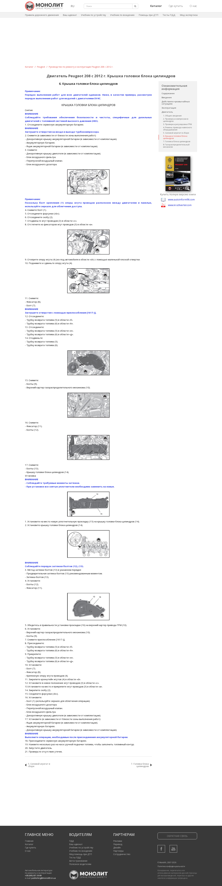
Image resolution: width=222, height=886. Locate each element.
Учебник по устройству (93, 14)
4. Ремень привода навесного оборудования (177, 128)
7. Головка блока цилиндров (176, 141)
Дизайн (117, 847)
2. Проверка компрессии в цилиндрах (175, 119)
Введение (167, 97)
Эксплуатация (169, 107)
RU (72, 6)
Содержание (168, 93)
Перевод (117, 844)
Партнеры (118, 850)
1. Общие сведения (172, 115)
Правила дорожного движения (42, 14)
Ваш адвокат (70, 14)
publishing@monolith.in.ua (43, 878)
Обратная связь (177, 836)
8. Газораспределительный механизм (176, 145)
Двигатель (167, 112)
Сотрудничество (121, 854)
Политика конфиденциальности (171, 866)
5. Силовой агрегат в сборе (176, 132)
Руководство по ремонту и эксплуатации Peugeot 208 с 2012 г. (81, 66)
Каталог (29, 66)
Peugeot (41, 66)
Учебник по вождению (122, 14)
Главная (29, 840)
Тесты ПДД (168, 14)
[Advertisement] (111, 43)
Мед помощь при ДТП (80, 854)
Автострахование (78, 860)
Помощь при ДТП (148, 14)
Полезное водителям (80, 864)
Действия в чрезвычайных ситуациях (176, 102)
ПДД (71, 840)
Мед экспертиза (189, 14)
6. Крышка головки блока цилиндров (175, 137)
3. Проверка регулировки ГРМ (177, 124)
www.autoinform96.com (181, 199)
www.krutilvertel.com (179, 205)
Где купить (176, 6)
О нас (193, 6)
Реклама (117, 840)
